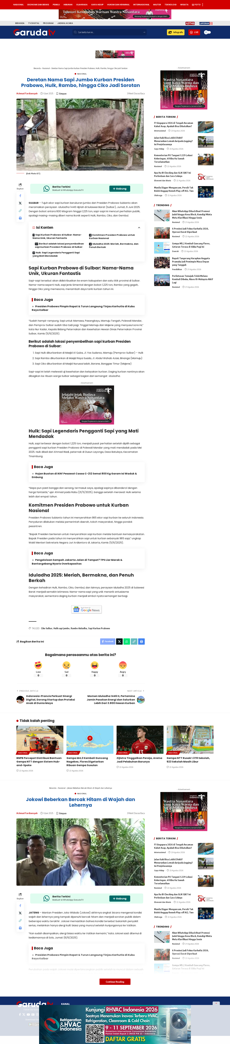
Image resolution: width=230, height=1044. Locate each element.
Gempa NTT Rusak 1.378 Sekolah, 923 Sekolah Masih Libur (188, 759)
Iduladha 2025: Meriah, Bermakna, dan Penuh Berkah (113, 245)
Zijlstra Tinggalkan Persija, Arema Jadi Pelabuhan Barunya (139, 759)
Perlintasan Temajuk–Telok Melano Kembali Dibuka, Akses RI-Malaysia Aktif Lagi (192, 279)
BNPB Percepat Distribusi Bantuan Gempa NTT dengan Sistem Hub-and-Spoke (39, 761)
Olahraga (158, 195)
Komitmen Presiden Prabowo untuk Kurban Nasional (112, 236)
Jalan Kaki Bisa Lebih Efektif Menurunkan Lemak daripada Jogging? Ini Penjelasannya (173, 141)
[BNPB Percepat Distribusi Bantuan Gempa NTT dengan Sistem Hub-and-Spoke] (39, 740)
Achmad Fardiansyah (27, 93)
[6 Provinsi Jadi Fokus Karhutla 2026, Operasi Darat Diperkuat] (162, 233)
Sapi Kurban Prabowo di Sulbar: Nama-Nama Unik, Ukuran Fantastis (57, 236)
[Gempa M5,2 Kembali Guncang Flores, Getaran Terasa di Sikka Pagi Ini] (162, 248)
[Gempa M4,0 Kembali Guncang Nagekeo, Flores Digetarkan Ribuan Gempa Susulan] (89, 740)
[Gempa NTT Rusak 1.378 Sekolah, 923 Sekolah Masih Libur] (190, 740)
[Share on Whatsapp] (126, 641)
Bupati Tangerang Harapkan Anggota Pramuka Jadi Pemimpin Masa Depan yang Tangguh (191, 261)
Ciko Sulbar (46, 628)
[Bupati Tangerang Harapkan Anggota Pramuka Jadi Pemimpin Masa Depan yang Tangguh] (162, 263)
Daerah (175, 251)
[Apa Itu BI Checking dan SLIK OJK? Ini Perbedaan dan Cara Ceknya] (206, 177)
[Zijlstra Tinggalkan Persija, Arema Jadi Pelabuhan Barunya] (140, 740)
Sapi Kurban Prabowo (99, 628)
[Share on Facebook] (20, 195)
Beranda (37, 68)
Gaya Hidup (159, 149)
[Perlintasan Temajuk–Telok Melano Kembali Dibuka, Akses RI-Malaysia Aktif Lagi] (162, 280)
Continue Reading (115, 981)
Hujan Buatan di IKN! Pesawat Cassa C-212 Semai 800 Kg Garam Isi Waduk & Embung (84, 475)
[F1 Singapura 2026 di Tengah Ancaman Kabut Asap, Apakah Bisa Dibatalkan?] (206, 127)
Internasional (160, 130)
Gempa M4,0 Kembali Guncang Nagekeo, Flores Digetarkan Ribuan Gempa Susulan (87, 761)
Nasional (46, 68)
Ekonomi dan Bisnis (162, 180)
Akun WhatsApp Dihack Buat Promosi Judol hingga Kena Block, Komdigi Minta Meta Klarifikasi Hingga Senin (192, 214)
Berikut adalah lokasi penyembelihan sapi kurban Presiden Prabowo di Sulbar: (59, 245)
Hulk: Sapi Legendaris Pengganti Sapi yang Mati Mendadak (56, 254)
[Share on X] (20, 203)
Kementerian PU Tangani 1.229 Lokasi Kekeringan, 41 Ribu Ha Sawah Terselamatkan (173, 158)
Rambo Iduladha (79, 628)
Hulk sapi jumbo (61, 628)
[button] (175, 32)
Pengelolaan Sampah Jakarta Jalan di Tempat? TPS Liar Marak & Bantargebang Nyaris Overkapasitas (77, 561)
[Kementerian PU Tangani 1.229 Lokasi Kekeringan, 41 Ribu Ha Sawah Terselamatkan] (206, 159)
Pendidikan (177, 269)
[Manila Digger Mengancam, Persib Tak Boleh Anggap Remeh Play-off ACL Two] (206, 192)
